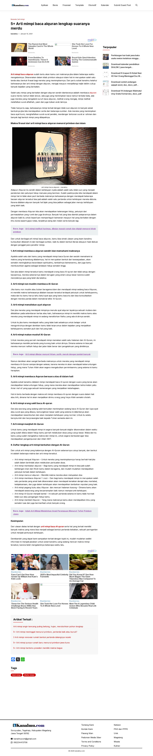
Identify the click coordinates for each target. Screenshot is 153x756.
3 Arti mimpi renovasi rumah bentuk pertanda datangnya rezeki (42, 637)
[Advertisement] (122, 30)
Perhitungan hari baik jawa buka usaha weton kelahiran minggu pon (125, 58)
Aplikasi (44, 5)
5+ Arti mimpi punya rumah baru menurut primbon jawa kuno (41, 642)
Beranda (14, 19)
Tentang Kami (87, 725)
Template (79, 5)
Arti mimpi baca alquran (22, 74)
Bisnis (55, 5)
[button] (136, 5)
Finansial (67, 5)
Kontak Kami (87, 729)
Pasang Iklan (87, 733)
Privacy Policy (87, 746)
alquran (92, 92)
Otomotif (92, 5)
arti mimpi (21, 19)
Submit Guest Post (122, 5)
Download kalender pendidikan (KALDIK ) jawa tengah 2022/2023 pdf (125, 67)
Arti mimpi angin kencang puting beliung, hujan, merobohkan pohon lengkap (48, 626)
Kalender (105, 5)
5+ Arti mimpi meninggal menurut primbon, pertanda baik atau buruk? (45, 632)
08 (15, 742)
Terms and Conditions (91, 741)
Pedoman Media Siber (91, 737)
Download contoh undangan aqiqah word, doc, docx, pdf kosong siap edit (124, 85)
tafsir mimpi (29, 675)
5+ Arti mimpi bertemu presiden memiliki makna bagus (37, 648)
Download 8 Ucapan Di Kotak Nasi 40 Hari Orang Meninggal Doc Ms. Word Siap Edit (126, 76)
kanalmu (14, 34)
